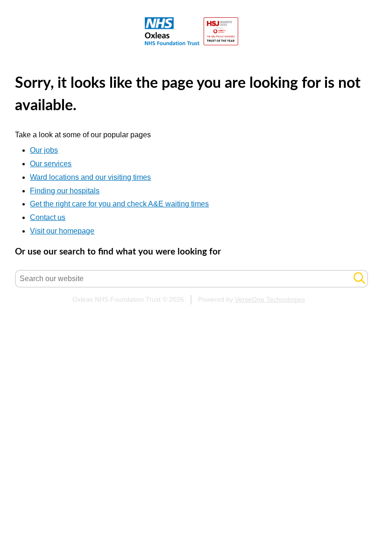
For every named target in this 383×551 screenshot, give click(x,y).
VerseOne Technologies (270, 299)
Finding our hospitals (64, 191)
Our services (50, 164)
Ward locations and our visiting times (90, 177)
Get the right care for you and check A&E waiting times (119, 204)
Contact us (47, 217)
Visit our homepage (62, 231)
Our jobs (44, 150)
